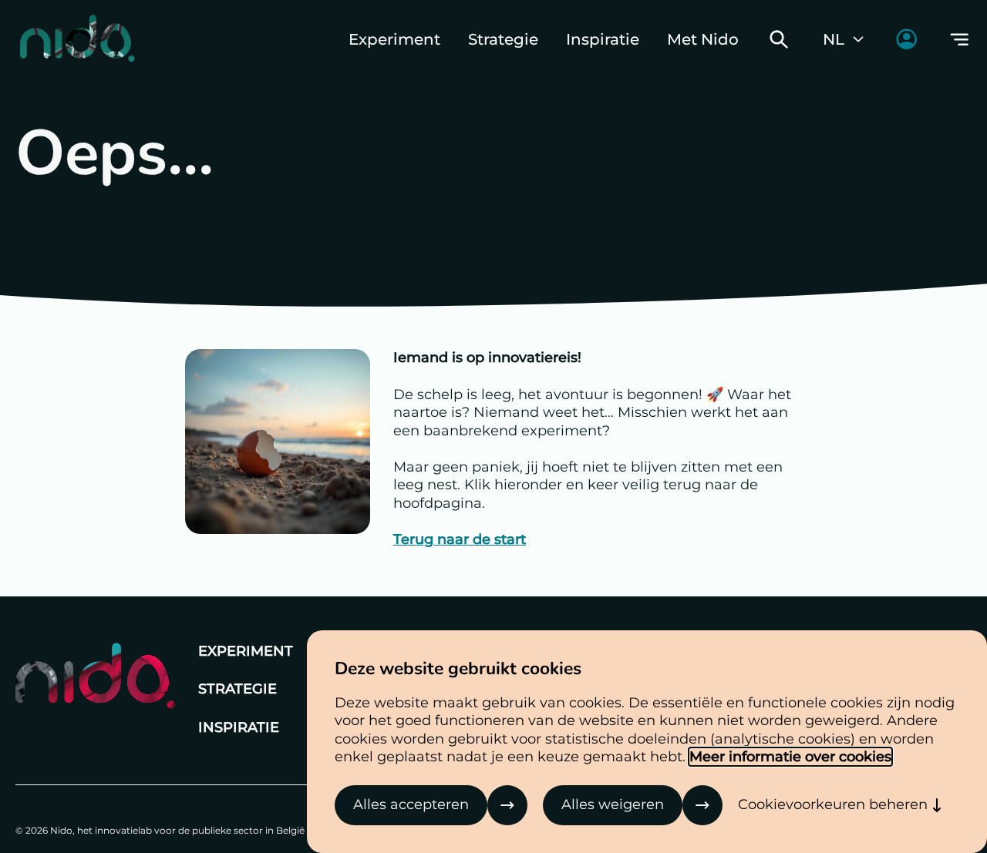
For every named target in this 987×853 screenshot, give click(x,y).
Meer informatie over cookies (790, 756)
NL (833, 39)
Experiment (394, 39)
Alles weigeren (612, 804)
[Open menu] (959, 39)
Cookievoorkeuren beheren (833, 804)
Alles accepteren (411, 804)
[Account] (906, 39)
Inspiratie (602, 39)
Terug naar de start (459, 539)
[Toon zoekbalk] (778, 39)
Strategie (503, 39)
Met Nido (703, 39)
